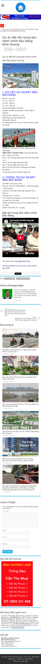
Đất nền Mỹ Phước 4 (8, 643)
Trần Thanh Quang (14, 657)
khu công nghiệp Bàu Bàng (20, 261)
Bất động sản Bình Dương (10, 638)
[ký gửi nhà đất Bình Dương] (20, 17)
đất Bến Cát (24, 622)
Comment (6, 511)
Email (4, 537)
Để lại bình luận (8, 50)
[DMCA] (17, 627)
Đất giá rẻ (29, 615)
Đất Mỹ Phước (20, 615)
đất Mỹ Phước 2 (34, 622)
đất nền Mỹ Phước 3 (19, 619)
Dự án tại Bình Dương (17, 29)
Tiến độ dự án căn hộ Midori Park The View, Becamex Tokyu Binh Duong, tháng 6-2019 (17, 460)
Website (5, 544)
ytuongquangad (8, 48)
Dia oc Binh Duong (7, 644)
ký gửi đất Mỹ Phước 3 (8, 646)
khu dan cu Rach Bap (8, 615)
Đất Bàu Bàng (9, 278)
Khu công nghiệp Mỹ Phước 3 (10, 641)
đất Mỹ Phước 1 (6, 624)
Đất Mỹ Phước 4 (27, 617)
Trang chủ (4, 29)
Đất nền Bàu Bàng (23, 278)
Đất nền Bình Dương (22, 49)
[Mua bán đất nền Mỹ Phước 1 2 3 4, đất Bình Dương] (20, 7)
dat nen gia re (10, 625)
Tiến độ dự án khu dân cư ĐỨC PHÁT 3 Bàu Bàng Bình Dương (25, 318)
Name (4, 530)
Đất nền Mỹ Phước (16, 620)
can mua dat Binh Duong (23, 625)
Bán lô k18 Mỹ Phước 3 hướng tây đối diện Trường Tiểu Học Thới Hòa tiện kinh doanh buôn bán (15, 312)
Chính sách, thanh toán (20, 661)
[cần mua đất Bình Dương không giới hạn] (17, 583)
